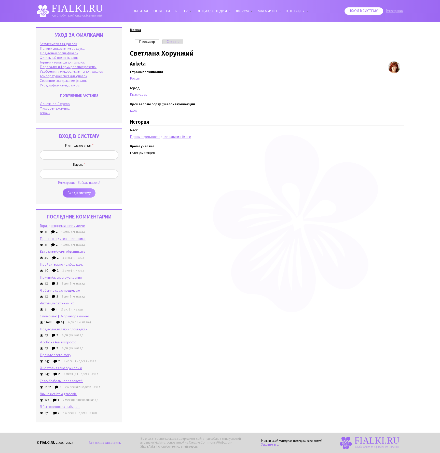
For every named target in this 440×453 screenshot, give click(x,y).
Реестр (181, 11)
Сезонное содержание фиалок (63, 81)
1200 (133, 110)
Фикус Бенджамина (55, 108)
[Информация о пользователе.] (394, 67)
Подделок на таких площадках (63, 329)
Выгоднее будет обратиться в (62, 251)
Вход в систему (364, 11)
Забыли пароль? (89, 183)
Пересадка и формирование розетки (68, 67)
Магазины (267, 11)
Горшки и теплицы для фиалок (62, 62)
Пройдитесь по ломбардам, (61, 264)
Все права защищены (105, 443)
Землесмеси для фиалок (58, 44)
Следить (173, 42)
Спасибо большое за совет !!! (61, 381)
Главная (140, 11)
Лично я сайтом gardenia (58, 394)
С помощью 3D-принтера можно (64, 316)
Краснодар (138, 94)
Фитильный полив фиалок (59, 58)
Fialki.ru (160, 442)
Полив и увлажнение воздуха (62, 48)
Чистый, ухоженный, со (57, 303)
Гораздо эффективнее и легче (62, 226)
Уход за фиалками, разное (60, 85)
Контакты (295, 11)
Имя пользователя (79, 145)
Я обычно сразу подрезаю (60, 290)
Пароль (79, 164)
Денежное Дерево (55, 104)
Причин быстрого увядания (61, 277)
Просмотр (149, 42)
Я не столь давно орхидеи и (61, 368)
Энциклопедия (212, 11)
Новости (161, 11)
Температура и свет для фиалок (63, 76)
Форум (242, 11)
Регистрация (394, 11)
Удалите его (269, 444)
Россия (135, 78)
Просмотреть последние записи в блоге (160, 137)
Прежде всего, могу (55, 355)
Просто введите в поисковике (63, 239)
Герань (45, 113)
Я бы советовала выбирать (60, 407)
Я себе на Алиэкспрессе (58, 342)
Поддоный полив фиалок (59, 53)
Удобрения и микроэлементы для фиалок (71, 71)
